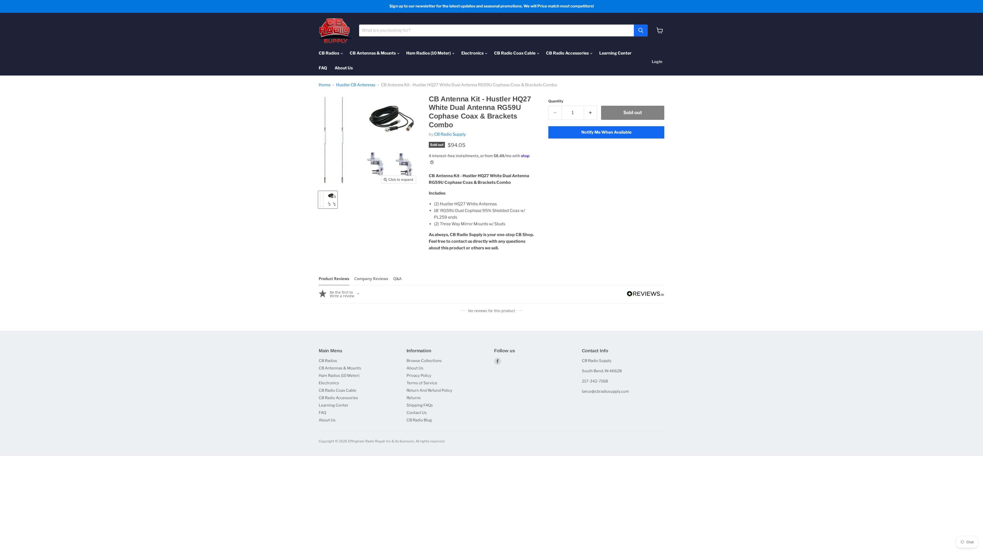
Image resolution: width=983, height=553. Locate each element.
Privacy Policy (419, 375)
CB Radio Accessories (568, 53)
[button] (327, 199)
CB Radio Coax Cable (515, 53)
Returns (414, 398)
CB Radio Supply (450, 134)
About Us (344, 68)
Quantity (555, 101)
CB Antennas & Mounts (373, 53)
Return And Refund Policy (429, 390)
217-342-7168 (595, 381)
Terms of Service (422, 383)
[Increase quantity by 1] (590, 113)
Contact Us (417, 412)
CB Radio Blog (419, 420)
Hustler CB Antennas (355, 85)
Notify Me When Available (606, 132)
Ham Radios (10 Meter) (429, 53)
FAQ (323, 68)
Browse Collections (424, 360)
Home (324, 85)
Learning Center (615, 53)
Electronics (472, 53)
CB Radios (329, 53)
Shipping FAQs (420, 405)
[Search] (641, 30)
